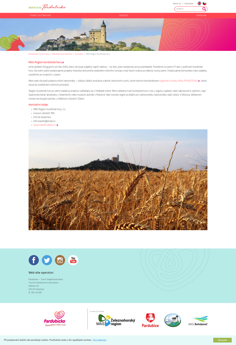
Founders (79, 54)
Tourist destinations (40, 15)
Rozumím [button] (222, 340)
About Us (177, 3)
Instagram (60, 260)
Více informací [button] (99, 340)
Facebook (34, 260)
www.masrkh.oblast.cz (44, 125)
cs (204, 3)
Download (189, 3)
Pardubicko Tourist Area (39, 54)
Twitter (47, 260)
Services (123, 15)
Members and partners (62, 54)
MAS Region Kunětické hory (98, 54)
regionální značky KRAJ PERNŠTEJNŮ (179, 80)
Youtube (73, 260)
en (199, 3)
